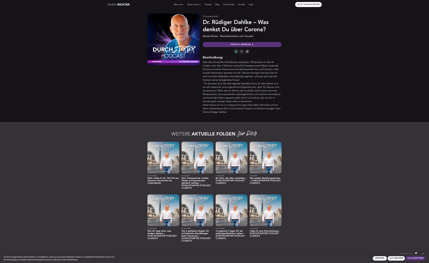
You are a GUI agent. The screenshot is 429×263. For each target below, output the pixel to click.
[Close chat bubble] (416, 253)
